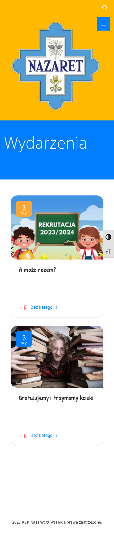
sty (24, 209)
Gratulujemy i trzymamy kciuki (56, 397)
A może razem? (37, 269)
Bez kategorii (43, 307)
